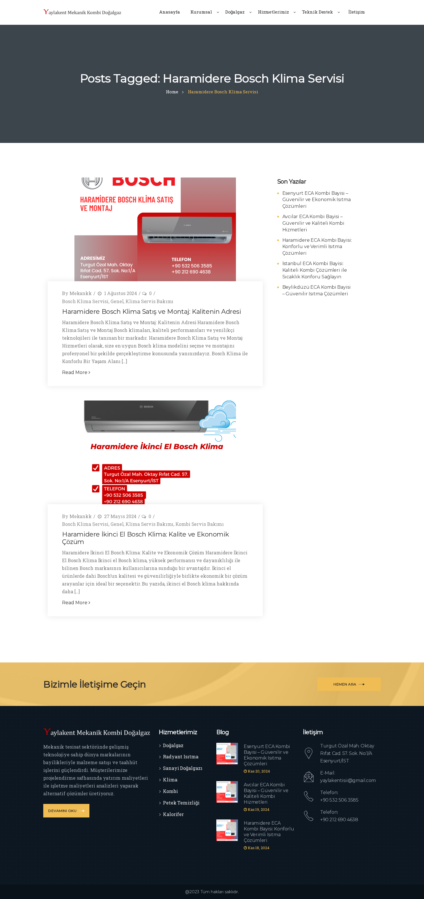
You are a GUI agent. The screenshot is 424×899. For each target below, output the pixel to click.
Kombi (170, 791)
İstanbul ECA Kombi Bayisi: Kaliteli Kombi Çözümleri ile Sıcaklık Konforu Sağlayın (314, 270)
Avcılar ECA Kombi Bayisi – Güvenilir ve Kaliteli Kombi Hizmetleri (313, 223)
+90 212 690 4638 (339, 819)
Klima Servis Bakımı (149, 301)
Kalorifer (173, 814)
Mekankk (81, 293)
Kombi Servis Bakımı (199, 524)
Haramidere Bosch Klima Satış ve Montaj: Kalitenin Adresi (151, 312)
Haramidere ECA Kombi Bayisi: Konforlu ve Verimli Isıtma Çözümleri (317, 246)
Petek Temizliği (181, 803)
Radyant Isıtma (180, 756)
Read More (75, 372)
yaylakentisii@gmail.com (348, 780)
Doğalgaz (173, 745)
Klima (170, 780)
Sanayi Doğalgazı (182, 768)
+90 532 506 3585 (339, 800)
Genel (117, 301)
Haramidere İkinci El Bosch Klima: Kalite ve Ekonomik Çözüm (145, 538)
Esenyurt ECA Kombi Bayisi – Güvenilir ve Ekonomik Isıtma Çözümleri (316, 199)
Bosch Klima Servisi (85, 301)
